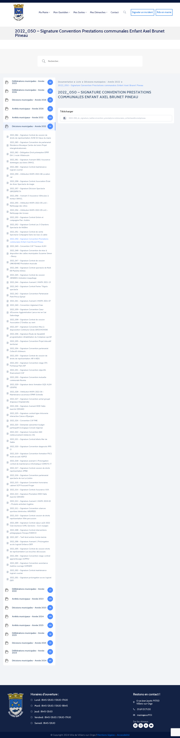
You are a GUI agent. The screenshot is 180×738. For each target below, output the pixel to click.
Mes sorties (79, 12)
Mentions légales (106, 735)
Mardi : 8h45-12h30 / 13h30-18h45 (51, 705)
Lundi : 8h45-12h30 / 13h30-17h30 (51, 700)
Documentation (65, 81)
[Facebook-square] (135, 725)
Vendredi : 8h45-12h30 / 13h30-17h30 (53, 717)
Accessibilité (123, 735)
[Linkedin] (146, 725)
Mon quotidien (60, 12)
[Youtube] (151, 725)
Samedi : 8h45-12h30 (45, 723)
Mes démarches (98, 12)
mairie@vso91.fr (144, 715)
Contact (115, 12)
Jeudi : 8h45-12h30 (44, 711)
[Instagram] (140, 725)
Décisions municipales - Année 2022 (102, 81)
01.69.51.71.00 (144, 709)
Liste (78, 81)
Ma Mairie (43, 12)
